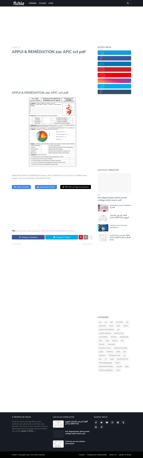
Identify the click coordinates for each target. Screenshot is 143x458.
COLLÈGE (119, 322)
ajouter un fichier (125, 455)
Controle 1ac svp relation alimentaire (75, 442)
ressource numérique (106, 329)
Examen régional (105, 333)
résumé (101, 344)
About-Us (112, 455)
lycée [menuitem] (51, 3)
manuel (119, 366)
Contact (82, 455)
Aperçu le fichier (23, 187)
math (118, 326)
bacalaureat (124, 337)
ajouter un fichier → (28, 431)
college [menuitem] (42, 3)
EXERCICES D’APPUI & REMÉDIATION (54, 231)
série (126, 366)
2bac (100, 340)
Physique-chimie (114, 355)
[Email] (86, 237)
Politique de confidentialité (97, 455)
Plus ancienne (87, 244)
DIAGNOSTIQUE (122, 359)
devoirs (114, 340)
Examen (114, 337)
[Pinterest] (81, 237)
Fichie (14, 455)
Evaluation (111, 344)
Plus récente (17, 244)
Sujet (112, 359)
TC (106, 359)
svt (74, 231)
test (124, 351)
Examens (102, 355)
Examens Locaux (105, 348)
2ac (19, 47)
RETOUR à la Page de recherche (77, 187)
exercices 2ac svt (33, 231)
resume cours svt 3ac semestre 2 (118, 226)
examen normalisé (120, 348)
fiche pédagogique (105, 363)
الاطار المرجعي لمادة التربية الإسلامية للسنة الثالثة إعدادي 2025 (120, 237)
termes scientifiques (106, 370)
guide (101, 351)
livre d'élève (103, 337)
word (118, 370)
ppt (100, 359)
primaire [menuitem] (32, 3)
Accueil (14, 47)
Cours (111, 326)
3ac (100, 322)
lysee (118, 351)
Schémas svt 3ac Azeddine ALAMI (120, 206)
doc (122, 340)
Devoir (126, 326)
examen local (118, 333)
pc (124, 355)
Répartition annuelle (106, 366)
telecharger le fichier (47, 187)
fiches (117, 363)
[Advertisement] (71, 24)
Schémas (109, 351)
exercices (23, 231)
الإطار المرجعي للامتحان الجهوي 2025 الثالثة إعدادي (119, 216)
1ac (127, 322)
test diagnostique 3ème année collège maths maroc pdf (112, 198)
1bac (107, 340)
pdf (70, 231)
